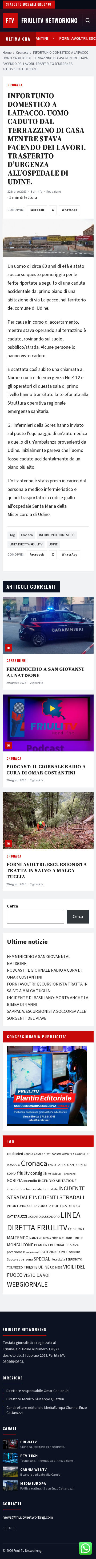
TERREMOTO (74, 1259)
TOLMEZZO (15, 1267)
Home (7, 52)
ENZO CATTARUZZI (61, 1164)
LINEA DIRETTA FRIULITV (26, 544)
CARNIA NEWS (42, 1154)
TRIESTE (30, 1267)
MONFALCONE (20, 1245)
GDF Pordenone (66, 1174)
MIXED (79, 1238)
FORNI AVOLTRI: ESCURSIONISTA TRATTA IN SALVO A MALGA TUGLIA (46, 870)
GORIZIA (15, 1180)
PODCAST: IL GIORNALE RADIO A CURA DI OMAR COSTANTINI (46, 769)
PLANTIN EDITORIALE (50, 1245)
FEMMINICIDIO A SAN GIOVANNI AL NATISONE (45, 672)
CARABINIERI (16, 660)
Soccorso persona (20, 1259)
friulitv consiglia (32, 1173)
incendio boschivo (19, 1189)
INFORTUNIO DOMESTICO (57, 535)
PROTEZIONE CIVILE (53, 1252)
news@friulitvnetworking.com (28, 1517)
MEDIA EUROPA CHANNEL (58, 1238)
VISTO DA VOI (36, 1275)
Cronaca (22, 52)
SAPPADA (74, 1252)
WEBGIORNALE (27, 1284)
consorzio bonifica (63, 1154)
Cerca (12, 906)
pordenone (14, 1252)
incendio (30, 1181)
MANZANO (35, 1238)
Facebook (37, 210)
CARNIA (28, 1154)
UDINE (53, 544)
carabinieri (15, 1153)
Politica (73, 1245)
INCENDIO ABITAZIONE (57, 1181)
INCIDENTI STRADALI (58, 1197)
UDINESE (56, 1267)
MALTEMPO (18, 1238)
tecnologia (58, 1260)
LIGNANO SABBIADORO (44, 1217)
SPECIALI (42, 1259)
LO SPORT (76, 1229)
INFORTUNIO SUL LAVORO (27, 1206)
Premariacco (30, 1252)
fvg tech (52, 1174)
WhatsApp (69, 210)
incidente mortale (45, 1189)
